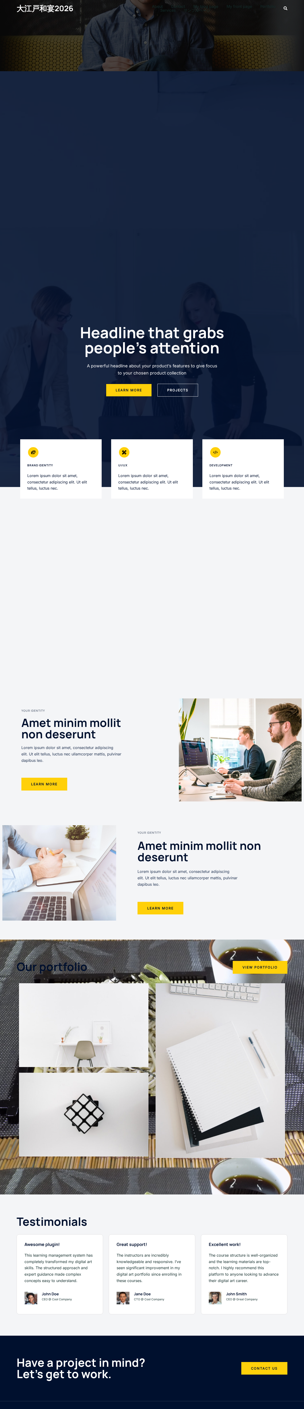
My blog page (205, 6)
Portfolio (268, 6)
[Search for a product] (285, 8)
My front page (239, 6)
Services (168, 10)
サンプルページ (197, 10)
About (157, 6)
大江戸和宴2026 (45, 8)
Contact (178, 6)
